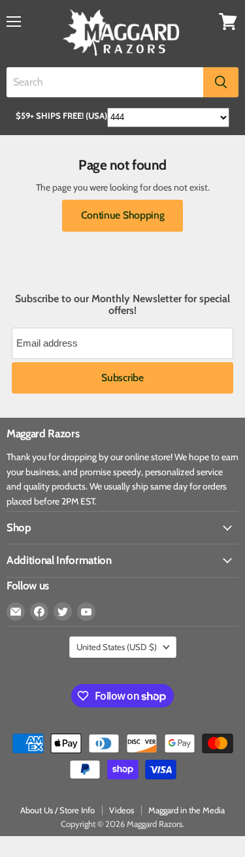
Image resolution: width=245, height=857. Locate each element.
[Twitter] (63, 611)
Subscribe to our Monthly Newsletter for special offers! (122, 305)
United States (116, 647)
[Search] (220, 82)
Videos (121, 810)
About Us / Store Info (57, 810)
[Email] (16, 611)
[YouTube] (86, 611)
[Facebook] (39, 611)
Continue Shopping (123, 215)
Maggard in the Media (186, 810)
